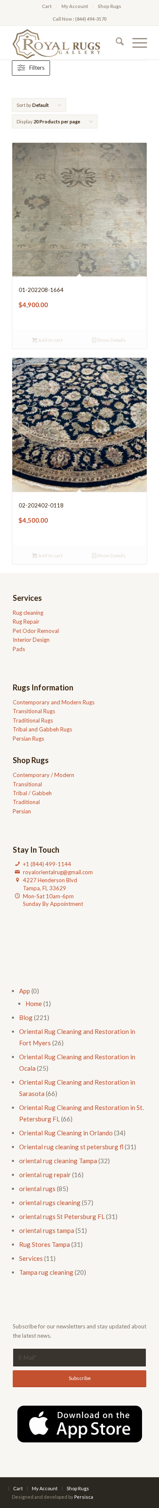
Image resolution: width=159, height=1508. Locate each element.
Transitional (27, 784)
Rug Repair (26, 621)
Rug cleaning (28, 612)
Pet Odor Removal (36, 630)
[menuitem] (47, 6)
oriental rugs (37, 1188)
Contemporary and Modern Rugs (54, 702)
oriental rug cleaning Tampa (58, 1160)
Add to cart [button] (50, 340)
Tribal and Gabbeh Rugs (42, 729)
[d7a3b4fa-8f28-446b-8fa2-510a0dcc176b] (66, 43)
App (24, 991)
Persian (22, 811)
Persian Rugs (28, 738)
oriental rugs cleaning (50, 1202)
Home (33, 1003)
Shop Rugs (109, 6)
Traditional (26, 802)
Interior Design (31, 639)
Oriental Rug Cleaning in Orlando (66, 1133)
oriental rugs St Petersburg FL (62, 1216)
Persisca (83, 1497)
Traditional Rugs (33, 720)
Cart (47, 6)
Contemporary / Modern (43, 775)
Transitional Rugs (34, 711)
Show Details (111, 340)
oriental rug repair (45, 1174)
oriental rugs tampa (46, 1230)
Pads (19, 649)
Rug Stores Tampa (44, 1244)
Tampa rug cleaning (46, 1272)
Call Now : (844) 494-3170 (79, 19)
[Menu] (135, 43)
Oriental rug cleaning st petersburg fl (71, 1147)
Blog (26, 1017)
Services (31, 1258)
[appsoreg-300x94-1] (79, 1424)
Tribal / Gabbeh (32, 793)
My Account (74, 6)
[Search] (115, 43)
